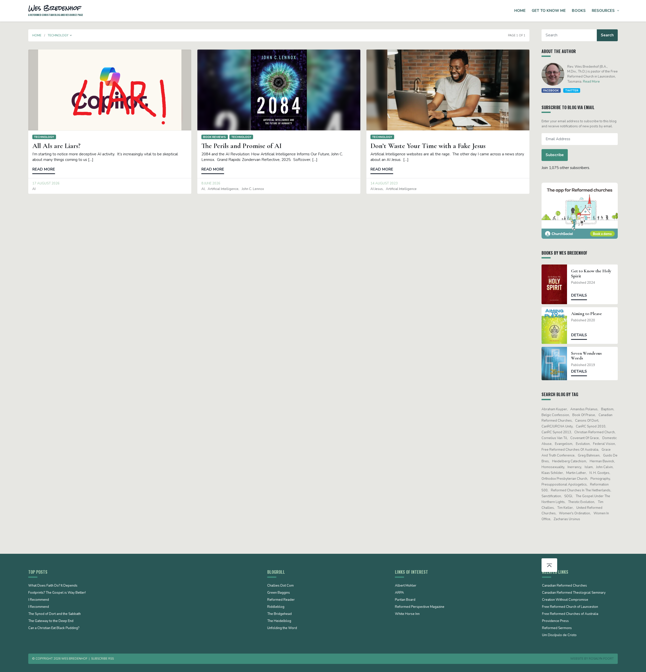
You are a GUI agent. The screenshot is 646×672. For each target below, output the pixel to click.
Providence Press (555, 621)
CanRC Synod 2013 (556, 432)
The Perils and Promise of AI (241, 145)
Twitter (571, 90)
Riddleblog (275, 607)
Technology (44, 137)
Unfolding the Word (282, 628)
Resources (603, 10)
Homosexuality (553, 467)
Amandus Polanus (584, 409)
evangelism (563, 444)
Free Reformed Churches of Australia (570, 449)
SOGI (568, 496)
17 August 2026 (46, 183)
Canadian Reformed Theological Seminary (574, 593)
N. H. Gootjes (599, 473)
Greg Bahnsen (589, 455)
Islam (589, 467)
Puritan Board (405, 600)
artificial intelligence (223, 189)
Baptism (607, 409)
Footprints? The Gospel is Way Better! (57, 593)
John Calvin (604, 467)
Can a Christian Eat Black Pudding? (53, 628)
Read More (591, 81)
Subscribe (555, 154)
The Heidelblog (279, 621)
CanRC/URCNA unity (557, 426)
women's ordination (574, 513)
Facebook (551, 90)
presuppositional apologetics (564, 484)
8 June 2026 (210, 183)
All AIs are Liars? (56, 145)
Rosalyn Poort (601, 659)
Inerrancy (574, 467)
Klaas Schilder (552, 473)
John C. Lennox (253, 189)
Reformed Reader (281, 600)
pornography (600, 478)
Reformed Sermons (557, 628)
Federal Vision (604, 444)
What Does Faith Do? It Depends (52, 586)
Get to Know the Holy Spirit (591, 273)
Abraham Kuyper (554, 409)
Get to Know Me (549, 10)
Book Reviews (214, 137)
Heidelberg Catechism (569, 461)
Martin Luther (576, 473)
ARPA (399, 593)
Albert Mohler (405, 586)
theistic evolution (581, 502)
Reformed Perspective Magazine (419, 607)
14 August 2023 (384, 183)
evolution (583, 444)
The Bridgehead (279, 614)
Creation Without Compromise (565, 600)
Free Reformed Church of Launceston (570, 607)
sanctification (551, 496)
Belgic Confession (555, 415)
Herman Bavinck (602, 461)
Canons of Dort (586, 420)
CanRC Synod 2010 (590, 426)
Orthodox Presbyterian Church (564, 478)
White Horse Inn (407, 614)
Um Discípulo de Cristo (559, 635)
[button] (70, 35)
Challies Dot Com (280, 586)
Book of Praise (583, 415)
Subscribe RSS (102, 659)
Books (579, 10)
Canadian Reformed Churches (564, 586)
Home (520, 10)
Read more (43, 169)
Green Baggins (278, 593)
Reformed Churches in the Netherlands (580, 490)
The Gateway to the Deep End (50, 621)
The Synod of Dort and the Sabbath (54, 614)
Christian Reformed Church (594, 432)
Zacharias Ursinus (567, 519)
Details (579, 295)
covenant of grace (584, 438)
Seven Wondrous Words (586, 356)
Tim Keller (565, 508)
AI (34, 189)
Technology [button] (58, 35)
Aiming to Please (586, 313)
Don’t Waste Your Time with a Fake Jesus (428, 145)
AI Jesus (376, 189)
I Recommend (38, 600)
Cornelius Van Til (554, 438)
